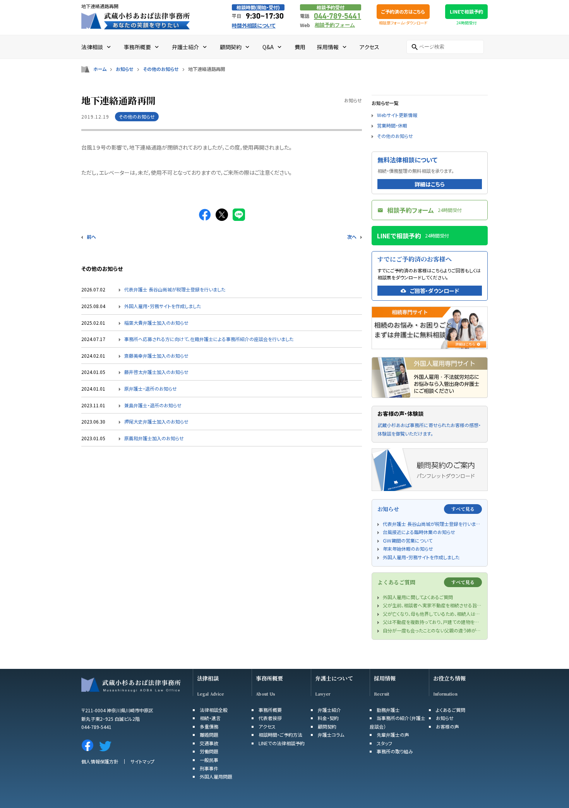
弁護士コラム (331, 734)
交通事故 (209, 743)
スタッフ (384, 743)
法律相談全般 (214, 709)
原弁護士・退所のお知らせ (150, 388)
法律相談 (208, 678)
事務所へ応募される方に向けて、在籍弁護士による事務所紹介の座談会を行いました (208, 339)
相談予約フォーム (335, 25)
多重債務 (209, 726)
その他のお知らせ (161, 69)
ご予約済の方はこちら (403, 11)
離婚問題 (209, 734)
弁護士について (334, 678)
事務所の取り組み (395, 751)
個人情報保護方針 (99, 761)
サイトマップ (142, 761)
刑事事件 (209, 768)
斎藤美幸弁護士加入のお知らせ (156, 355)
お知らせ (125, 69)
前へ (91, 236)
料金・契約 (328, 718)
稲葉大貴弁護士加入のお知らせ (156, 322)
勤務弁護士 (388, 709)
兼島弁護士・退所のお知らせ (153, 405)
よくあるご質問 (450, 709)
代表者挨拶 (270, 718)
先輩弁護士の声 (393, 734)
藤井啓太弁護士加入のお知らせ (156, 372)
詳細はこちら (430, 184)
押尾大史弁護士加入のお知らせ (156, 421)
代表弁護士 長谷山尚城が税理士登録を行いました (174, 289)
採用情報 (385, 678)
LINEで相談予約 (466, 11)
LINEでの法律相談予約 (282, 743)
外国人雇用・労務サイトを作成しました (162, 306)
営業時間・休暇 (392, 125)
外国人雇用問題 (216, 776)
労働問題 (209, 751)
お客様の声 (447, 726)
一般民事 (209, 759)
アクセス (267, 726)
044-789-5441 (337, 16)
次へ (351, 236)
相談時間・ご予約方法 (280, 734)
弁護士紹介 (329, 709)
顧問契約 (327, 726)
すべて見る (463, 508)
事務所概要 (269, 678)
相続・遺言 (210, 718)
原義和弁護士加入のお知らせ (154, 438)
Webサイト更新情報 (397, 115)
